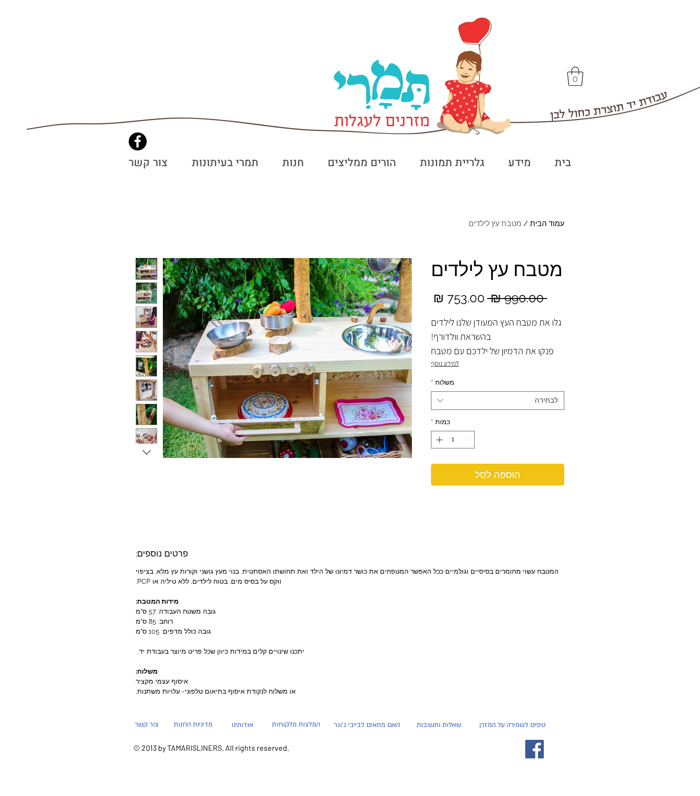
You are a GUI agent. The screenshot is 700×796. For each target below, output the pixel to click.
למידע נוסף (445, 363)
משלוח (442, 382)
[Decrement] (467, 439)
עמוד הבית (547, 223)
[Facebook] (138, 141)
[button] (575, 76)
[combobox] (497, 400)
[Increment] (438, 439)
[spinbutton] (452, 439)
